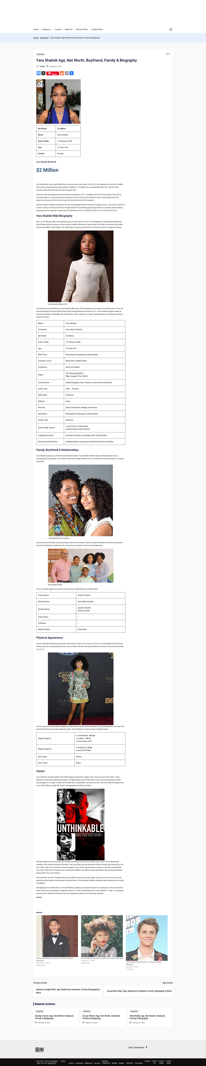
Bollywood (88, 1063)
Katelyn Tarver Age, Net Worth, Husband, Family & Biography (54, 1017)
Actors (71, 1063)
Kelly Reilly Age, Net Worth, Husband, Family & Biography (147, 1017)
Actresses (40, 54)
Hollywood (106, 1063)
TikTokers (129, 1063)
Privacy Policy (82, 29)
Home (36, 29)
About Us (68, 29)
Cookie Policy (97, 29)
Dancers (97, 1063)
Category (45, 29)
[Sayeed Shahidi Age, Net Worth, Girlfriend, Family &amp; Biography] (57, 936)
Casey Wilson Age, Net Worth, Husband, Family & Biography (101, 1017)
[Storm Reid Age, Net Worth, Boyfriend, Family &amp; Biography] (102, 936)
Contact (58, 29)
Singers (121, 1063)
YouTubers (139, 1063)
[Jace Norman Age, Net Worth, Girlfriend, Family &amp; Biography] (147, 938)
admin (42, 66)
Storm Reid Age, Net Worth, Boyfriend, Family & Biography (102, 958)
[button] (51, 29)
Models (114, 1063)
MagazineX (52, 1063)
